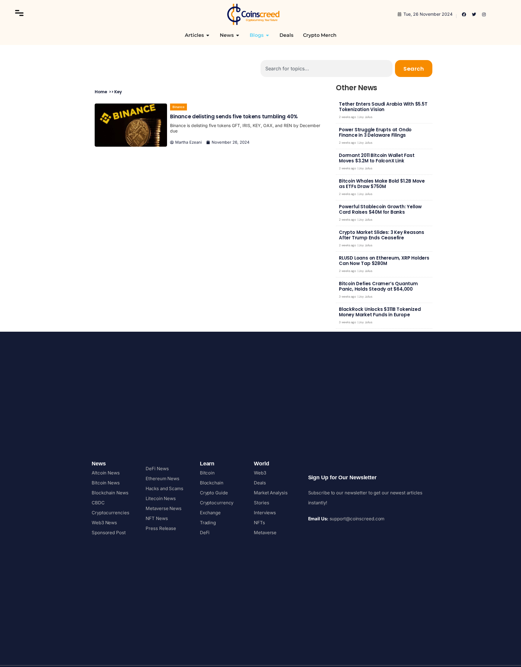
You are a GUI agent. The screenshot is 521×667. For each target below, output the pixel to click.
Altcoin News (106, 473)
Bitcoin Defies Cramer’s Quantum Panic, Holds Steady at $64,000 (378, 286)
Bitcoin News (106, 483)
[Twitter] (474, 14)
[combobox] (326, 68)
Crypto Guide (214, 493)
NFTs (259, 522)
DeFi (205, 532)
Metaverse (265, 532)
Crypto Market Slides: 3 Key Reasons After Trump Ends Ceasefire (381, 235)
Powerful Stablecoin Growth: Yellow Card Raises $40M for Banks (380, 209)
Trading (208, 522)
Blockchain (211, 483)
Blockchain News (110, 493)
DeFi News (157, 468)
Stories (261, 503)
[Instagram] (484, 14)
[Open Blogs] (267, 35)
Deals (260, 483)
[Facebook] (464, 14)
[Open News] (237, 35)
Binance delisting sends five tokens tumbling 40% (234, 116)
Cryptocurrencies (110, 512)
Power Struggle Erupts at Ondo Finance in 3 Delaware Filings (375, 132)
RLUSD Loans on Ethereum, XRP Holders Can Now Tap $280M (384, 260)
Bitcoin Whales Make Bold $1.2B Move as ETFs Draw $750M (382, 184)
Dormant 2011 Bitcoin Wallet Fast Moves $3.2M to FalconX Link (377, 158)
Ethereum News (162, 478)
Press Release (161, 528)
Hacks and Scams (164, 488)
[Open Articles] (207, 35)
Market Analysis (271, 493)
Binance (178, 107)
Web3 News (104, 522)
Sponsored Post (109, 532)
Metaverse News (164, 508)
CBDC (98, 503)
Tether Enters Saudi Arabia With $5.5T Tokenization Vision (383, 107)
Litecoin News (161, 498)
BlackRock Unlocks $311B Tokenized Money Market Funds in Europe (380, 312)
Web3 (260, 473)
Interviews (265, 512)
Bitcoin (207, 473)
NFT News (157, 518)
